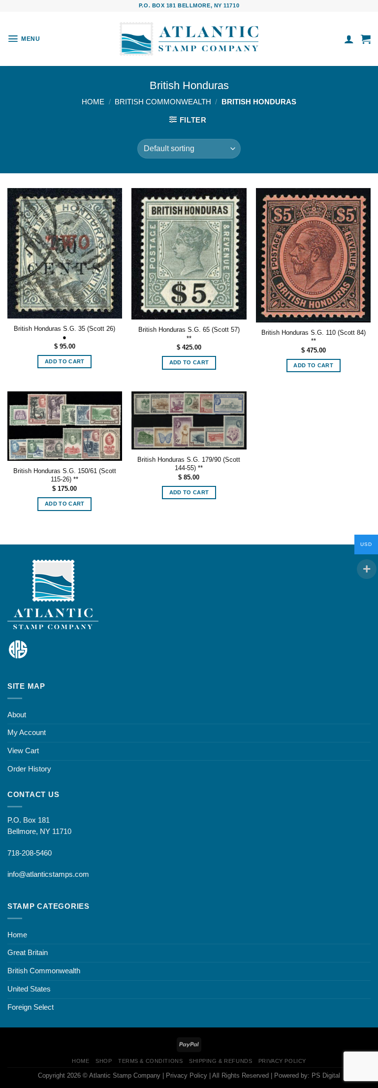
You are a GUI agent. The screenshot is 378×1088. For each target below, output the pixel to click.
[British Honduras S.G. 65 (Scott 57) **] (188, 254)
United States (29, 989)
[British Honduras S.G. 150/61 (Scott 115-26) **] (64, 426)
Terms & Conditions (150, 1061)
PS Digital (326, 1075)
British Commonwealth (163, 102)
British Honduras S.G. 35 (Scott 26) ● (64, 333)
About (16, 715)
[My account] (349, 39)
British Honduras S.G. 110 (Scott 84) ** (313, 337)
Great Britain (27, 953)
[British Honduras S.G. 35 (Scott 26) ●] (64, 253)
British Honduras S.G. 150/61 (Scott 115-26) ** (64, 475)
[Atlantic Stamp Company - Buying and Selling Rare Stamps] (189, 39)
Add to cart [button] (65, 361)
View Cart (23, 751)
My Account (26, 732)
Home (93, 102)
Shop (103, 1061)
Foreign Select (30, 1007)
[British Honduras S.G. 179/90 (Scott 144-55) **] (188, 420)
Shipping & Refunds (220, 1061)
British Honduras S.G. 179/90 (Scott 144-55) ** (188, 464)
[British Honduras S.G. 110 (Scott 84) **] (313, 255)
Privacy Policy (282, 1061)
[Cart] (366, 39)
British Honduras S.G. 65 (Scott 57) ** (189, 334)
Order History (29, 769)
